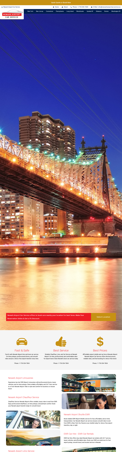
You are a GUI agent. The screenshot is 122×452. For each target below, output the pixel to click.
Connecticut (49, 11)
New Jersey (39, 11)
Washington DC (116, 11)
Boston (106, 11)
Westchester (80, 11)
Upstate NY (90, 11)
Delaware (99, 11)
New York (30, 11)
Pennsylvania (60, 11)
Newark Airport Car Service (11, 7)
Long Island (70, 11)
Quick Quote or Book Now (61, 3)
